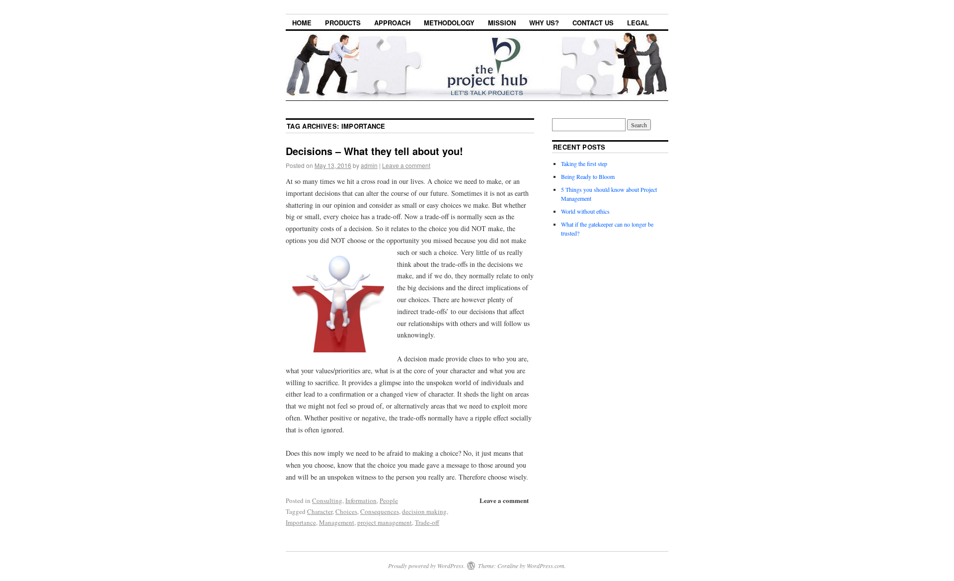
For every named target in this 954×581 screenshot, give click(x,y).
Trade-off (427, 522)
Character (319, 511)
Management (336, 522)
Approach (392, 22)
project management (384, 522)
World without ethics (585, 211)
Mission (502, 22)
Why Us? (544, 22)
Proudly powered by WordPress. (426, 566)
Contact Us (593, 22)
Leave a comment (406, 165)
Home (302, 22)
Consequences (379, 511)
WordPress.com (545, 566)
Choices (346, 511)
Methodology (449, 22)
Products (343, 22)
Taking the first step (584, 163)
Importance (301, 522)
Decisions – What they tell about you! (374, 151)
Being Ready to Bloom (588, 176)
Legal (638, 22)
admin (369, 165)
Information (361, 500)
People (389, 500)
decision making (424, 511)
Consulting (327, 500)
